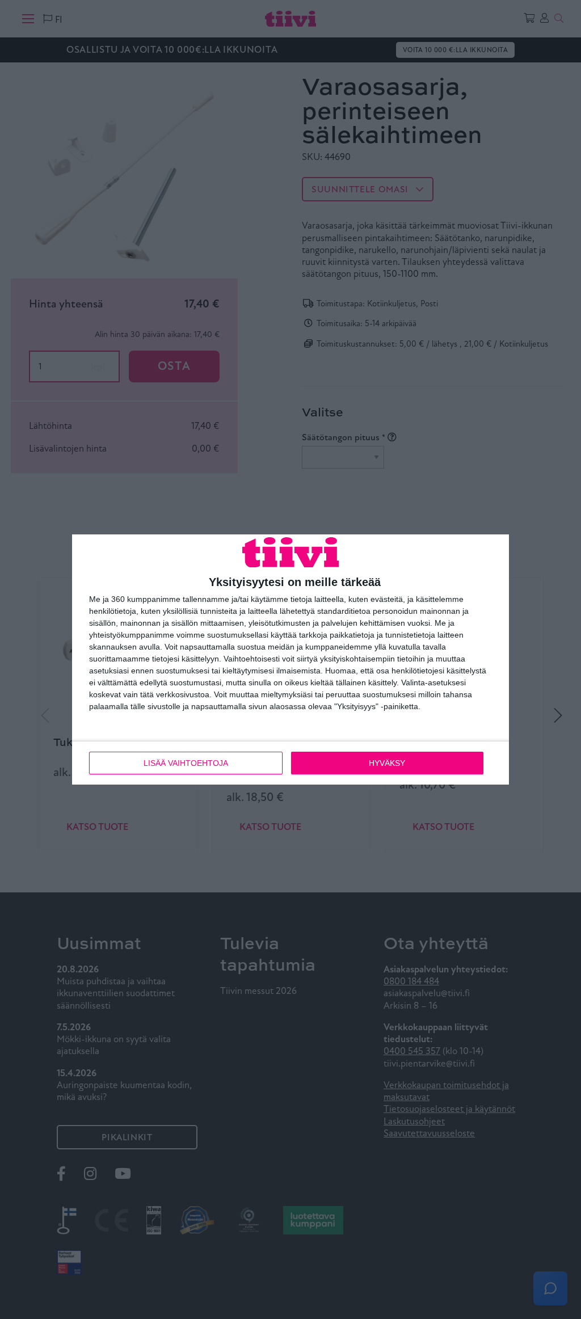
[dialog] (290, 659)
